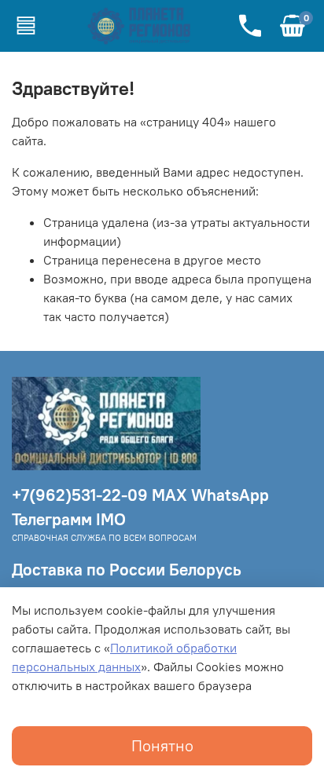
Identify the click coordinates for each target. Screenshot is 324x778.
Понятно (162, 745)
